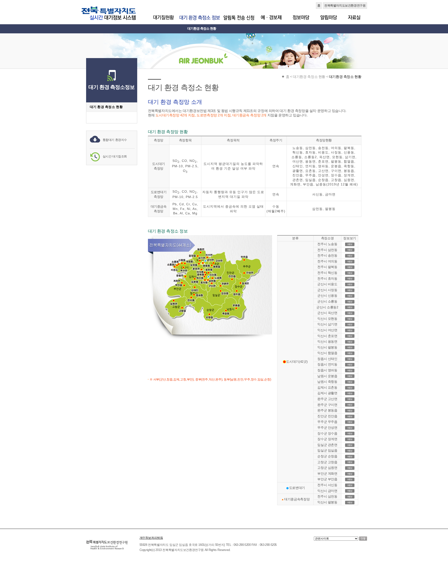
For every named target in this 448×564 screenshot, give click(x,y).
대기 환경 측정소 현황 (106, 107)
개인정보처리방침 (151, 538)
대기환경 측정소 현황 (201, 28)
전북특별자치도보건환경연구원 (345, 5)
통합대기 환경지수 (115, 140)
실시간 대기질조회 (115, 156)
